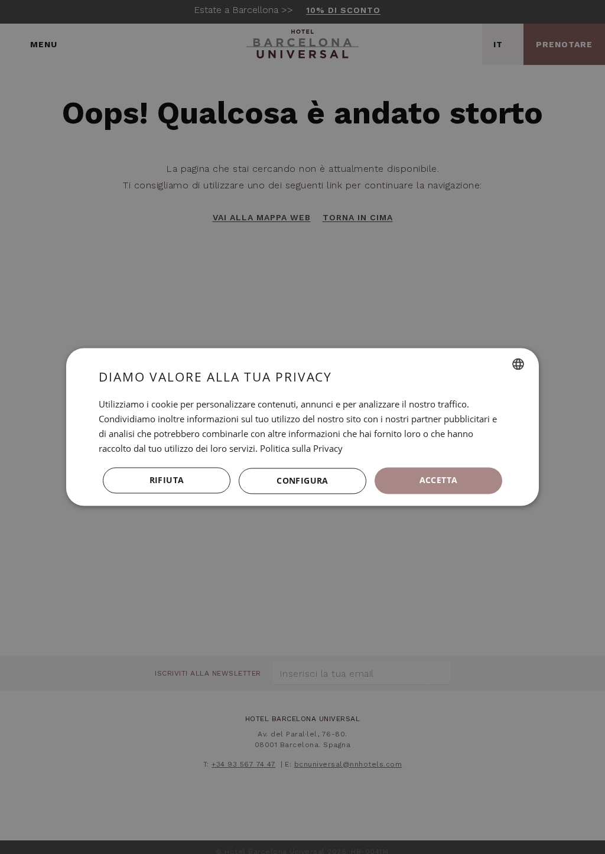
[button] (302, 481)
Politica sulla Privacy (301, 448)
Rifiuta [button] (166, 480)
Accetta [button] (438, 480)
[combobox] (518, 364)
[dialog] (302, 427)
